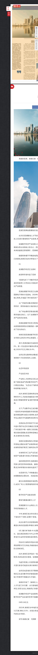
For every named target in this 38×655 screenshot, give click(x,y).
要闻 (8, 8)
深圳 (9, 13)
